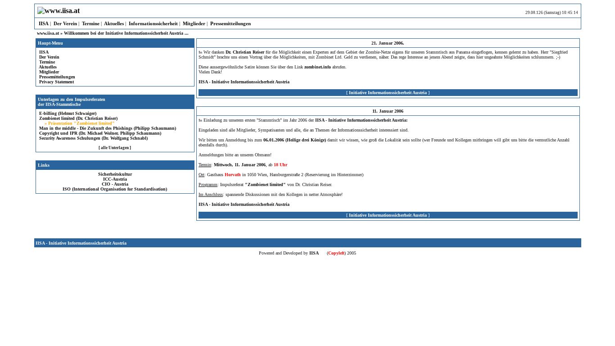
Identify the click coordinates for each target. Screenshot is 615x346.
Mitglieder (193, 23)
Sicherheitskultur (115, 174)
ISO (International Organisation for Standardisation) (115, 189)
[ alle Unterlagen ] (115, 148)
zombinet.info (317, 66)
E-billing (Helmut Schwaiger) (67, 113)
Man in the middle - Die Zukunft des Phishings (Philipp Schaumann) (107, 128)
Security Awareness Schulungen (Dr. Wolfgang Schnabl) (93, 138)
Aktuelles (113, 23)
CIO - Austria (115, 184)
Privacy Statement (56, 81)
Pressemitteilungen (230, 23)
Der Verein (64, 23)
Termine (90, 23)
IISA (43, 23)
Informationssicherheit (152, 23)
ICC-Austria (115, 179)
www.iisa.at (48, 33)
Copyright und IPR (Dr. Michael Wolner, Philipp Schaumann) (99, 133)
